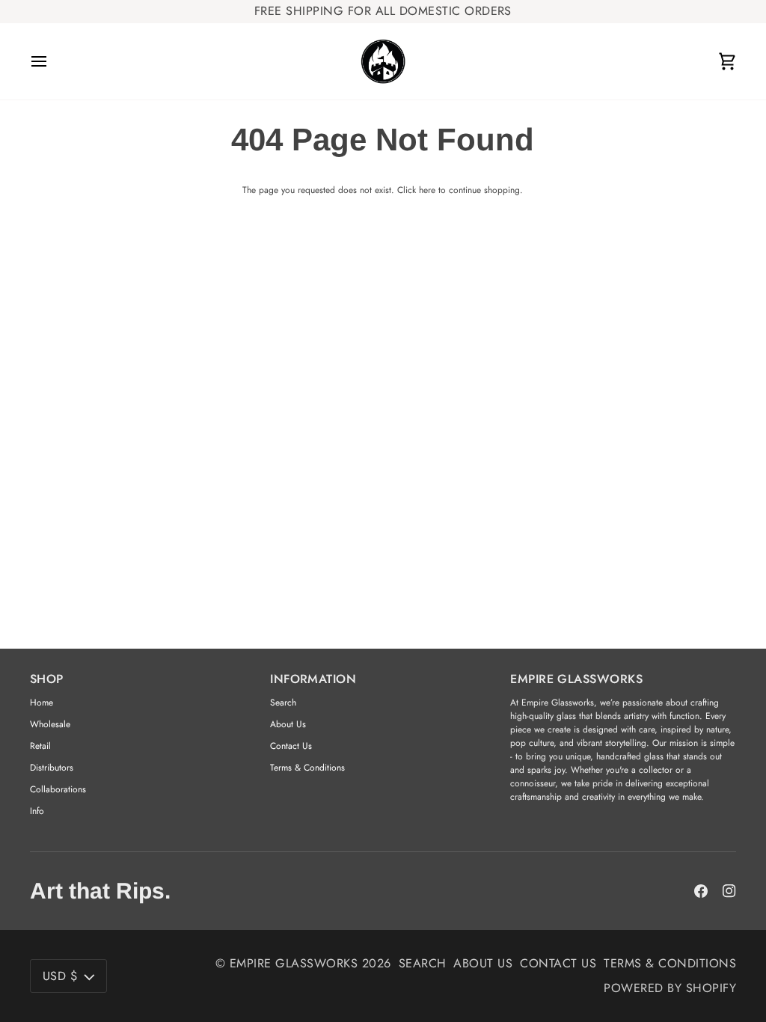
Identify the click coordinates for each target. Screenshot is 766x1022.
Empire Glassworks (294, 963)
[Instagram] (729, 891)
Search (283, 702)
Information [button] (313, 679)
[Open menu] (52, 61)
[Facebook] (701, 891)
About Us (288, 724)
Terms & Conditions (307, 767)
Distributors (51, 767)
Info (37, 811)
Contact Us (291, 746)
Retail (40, 746)
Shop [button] (47, 679)
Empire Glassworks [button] (576, 679)
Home (41, 702)
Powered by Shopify (670, 988)
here (427, 190)
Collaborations (58, 789)
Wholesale (50, 724)
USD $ (60, 976)
